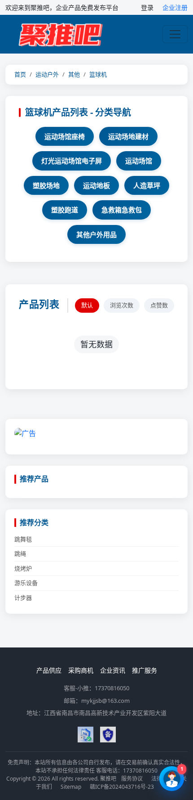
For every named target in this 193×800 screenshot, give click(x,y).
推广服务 (144, 670)
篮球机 (98, 74)
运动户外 (47, 74)
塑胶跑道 (64, 209)
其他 (74, 74)
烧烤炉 (23, 568)
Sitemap (71, 787)
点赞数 (159, 305)
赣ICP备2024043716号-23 (122, 787)
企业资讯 (112, 670)
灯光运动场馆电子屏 (71, 160)
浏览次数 (121, 305)
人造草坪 (146, 185)
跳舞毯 (23, 539)
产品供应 (48, 670)
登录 (147, 7)
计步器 (23, 597)
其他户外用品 (96, 234)
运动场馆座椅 (64, 136)
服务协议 (132, 778)
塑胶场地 (46, 185)
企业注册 (175, 7)
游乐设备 (26, 583)
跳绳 (20, 553)
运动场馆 (138, 160)
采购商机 (80, 670)
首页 (20, 74)
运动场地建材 (128, 136)
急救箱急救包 (121, 209)
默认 (87, 305)
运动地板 (96, 185)
